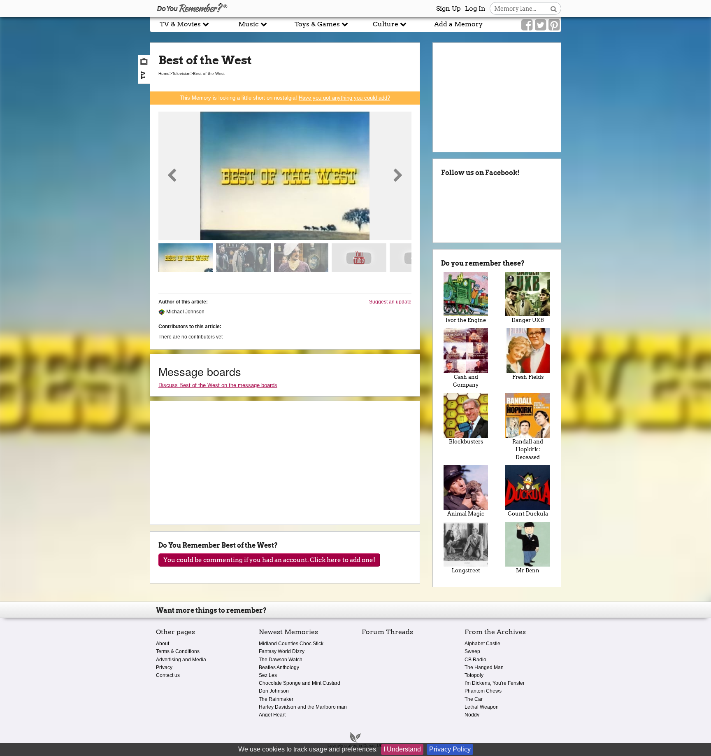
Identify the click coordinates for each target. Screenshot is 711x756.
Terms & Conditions (178, 651)
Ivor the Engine (466, 320)
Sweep (472, 651)
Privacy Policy (450, 749)
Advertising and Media (181, 660)
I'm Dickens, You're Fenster (495, 683)
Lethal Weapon (482, 707)
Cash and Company (466, 381)
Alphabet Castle (482, 643)
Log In (475, 8)
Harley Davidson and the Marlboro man (303, 707)
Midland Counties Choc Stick (291, 643)
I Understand (402, 749)
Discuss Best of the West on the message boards (217, 385)
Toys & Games (318, 24)
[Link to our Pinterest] (554, 25)
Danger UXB (527, 320)
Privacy (164, 667)
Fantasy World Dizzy (281, 651)
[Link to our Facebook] (526, 25)
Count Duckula (528, 514)
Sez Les (268, 675)
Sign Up (448, 8)
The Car (474, 699)
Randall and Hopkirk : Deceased (527, 449)
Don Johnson (274, 691)
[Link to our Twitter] (540, 25)
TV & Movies (181, 24)
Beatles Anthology (279, 667)
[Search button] (554, 8)
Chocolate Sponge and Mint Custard (299, 683)
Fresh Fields (528, 377)
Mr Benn (527, 570)
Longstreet (466, 570)
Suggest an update (390, 302)
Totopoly (474, 675)
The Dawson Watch (280, 660)
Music (249, 24)
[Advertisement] (75, 186)
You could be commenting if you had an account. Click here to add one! (269, 560)
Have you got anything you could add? (344, 98)
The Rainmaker (276, 699)
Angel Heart (272, 715)
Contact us (168, 675)
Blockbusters (466, 442)
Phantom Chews (483, 691)
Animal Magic (465, 514)
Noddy (472, 715)
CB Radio (475, 660)
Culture (386, 24)
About (162, 643)
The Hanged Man (484, 667)
